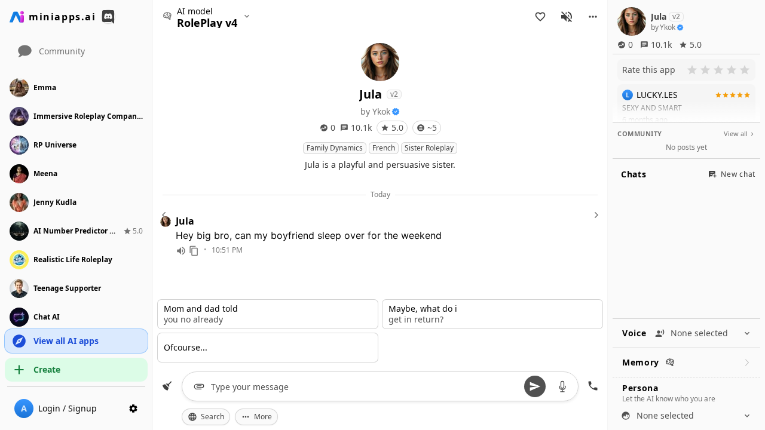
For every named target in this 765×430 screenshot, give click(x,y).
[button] (592, 16)
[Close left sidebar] (165, 215)
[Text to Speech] (181, 250)
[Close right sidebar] (595, 215)
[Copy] (194, 250)
